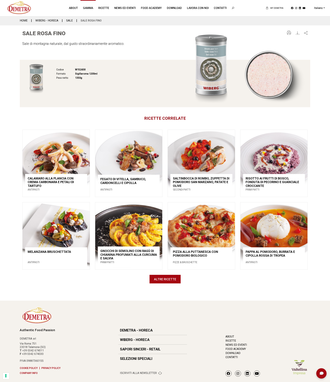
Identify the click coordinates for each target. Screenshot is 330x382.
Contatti (220, 8)
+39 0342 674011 (33, 350)
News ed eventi (125, 8)
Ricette (103, 8)
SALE (69, 20)
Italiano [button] (318, 8)
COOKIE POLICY (29, 368)
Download (174, 8)
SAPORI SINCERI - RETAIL (140, 349)
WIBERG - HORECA (46, 20)
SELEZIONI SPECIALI (136, 359)
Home (24, 20)
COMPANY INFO (29, 373)
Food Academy (151, 8)
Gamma (88, 8)
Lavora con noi (198, 8)
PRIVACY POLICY (50, 368)
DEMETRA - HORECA (136, 330)
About (73, 8)
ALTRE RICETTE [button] (165, 279)
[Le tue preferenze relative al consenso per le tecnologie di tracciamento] (6, 376)
